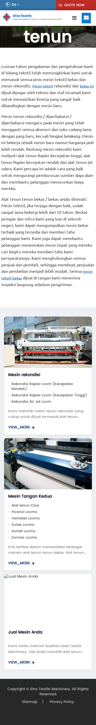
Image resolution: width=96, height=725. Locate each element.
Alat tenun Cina (25, 505)
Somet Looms (23, 531)
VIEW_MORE (19, 427)
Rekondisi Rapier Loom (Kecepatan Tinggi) (49, 395)
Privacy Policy (61, 701)
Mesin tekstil (42, 86)
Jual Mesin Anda (25, 632)
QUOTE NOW (73, 5)
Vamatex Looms (26, 518)
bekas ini (87, 86)
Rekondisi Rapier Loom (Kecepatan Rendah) (42, 386)
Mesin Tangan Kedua (30, 496)
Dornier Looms (24, 537)
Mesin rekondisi (24, 374)
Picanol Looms (24, 511)
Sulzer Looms (23, 524)
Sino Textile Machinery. (50, 689)
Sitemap (29, 701)
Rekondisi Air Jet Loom (31, 401)
